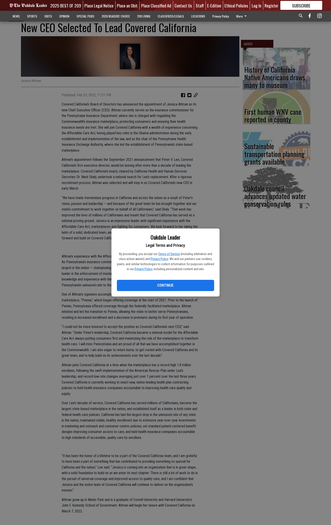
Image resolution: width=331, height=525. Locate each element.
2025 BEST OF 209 (65, 5)
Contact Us (183, 5)
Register (271, 5)
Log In (256, 5)
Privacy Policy (159, 259)
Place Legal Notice (98, 5)
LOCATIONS (198, 16)
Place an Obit (127, 5)
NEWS (16, 16)
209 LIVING (143, 16)
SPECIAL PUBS (85, 16)
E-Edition (214, 5)
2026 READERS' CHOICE (116, 16)
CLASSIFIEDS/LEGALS (171, 16)
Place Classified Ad (156, 5)
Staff (200, 5)
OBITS (48, 16)
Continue (165, 285)
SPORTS (32, 16)
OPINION (64, 16)
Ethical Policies (236, 5)
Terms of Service (169, 254)
